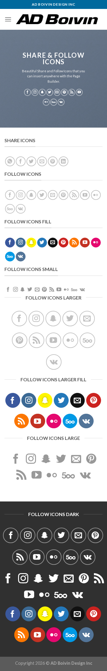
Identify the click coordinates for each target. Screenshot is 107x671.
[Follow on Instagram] (35, 92)
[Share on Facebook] (21, 161)
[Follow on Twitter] (49, 92)
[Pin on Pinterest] (53, 161)
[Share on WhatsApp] (10, 161)
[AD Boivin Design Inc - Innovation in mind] (57, 19)
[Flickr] (46, 102)
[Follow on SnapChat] (42, 92)
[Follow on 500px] (53, 102)
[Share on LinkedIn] (63, 161)
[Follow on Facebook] (27, 92)
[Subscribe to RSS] (71, 92)
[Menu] (8, 19)
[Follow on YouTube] (79, 92)
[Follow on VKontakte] (61, 102)
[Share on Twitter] (31, 161)
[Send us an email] (57, 92)
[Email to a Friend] (42, 161)
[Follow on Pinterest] (64, 92)
